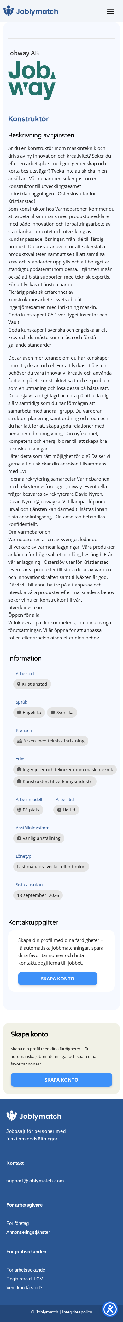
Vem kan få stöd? (24, 1287)
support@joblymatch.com (35, 1180)
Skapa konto (57, 978)
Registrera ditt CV (24, 1278)
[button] (111, 11)
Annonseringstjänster (28, 1232)
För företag (17, 1223)
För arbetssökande (25, 1270)
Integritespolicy (77, 1311)
